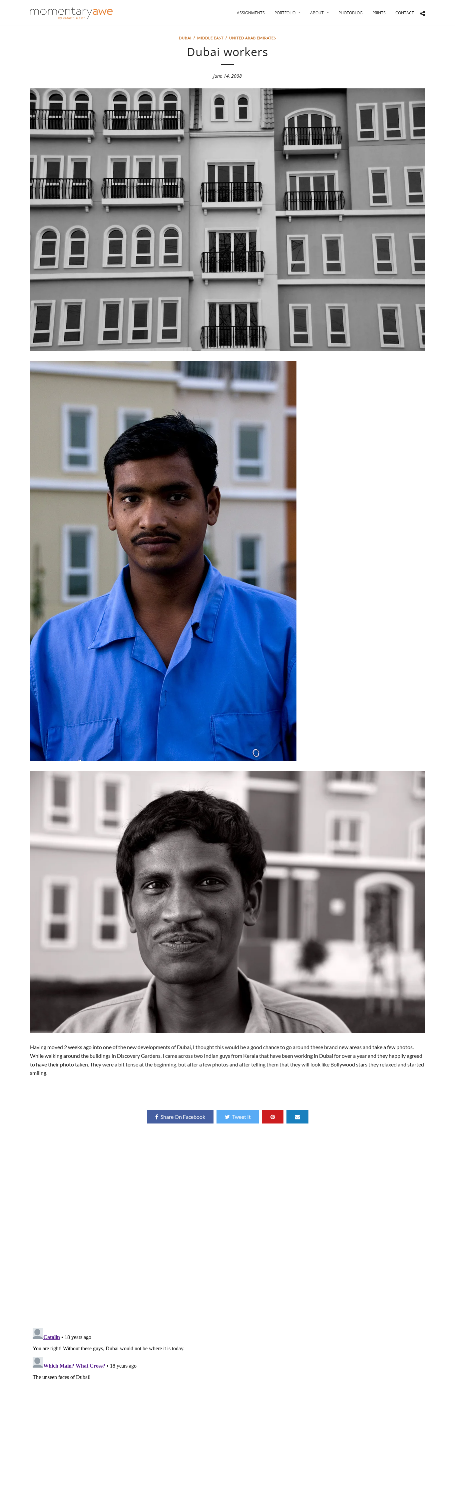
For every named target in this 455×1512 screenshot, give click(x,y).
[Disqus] (227, 1236)
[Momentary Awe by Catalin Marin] (71, 13)
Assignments (251, 13)
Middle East (210, 38)
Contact (404, 13)
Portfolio (284, 13)
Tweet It (241, 1116)
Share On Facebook (183, 1116)
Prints (379, 13)
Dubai (185, 38)
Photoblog (350, 13)
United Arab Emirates (252, 38)
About (317, 13)
